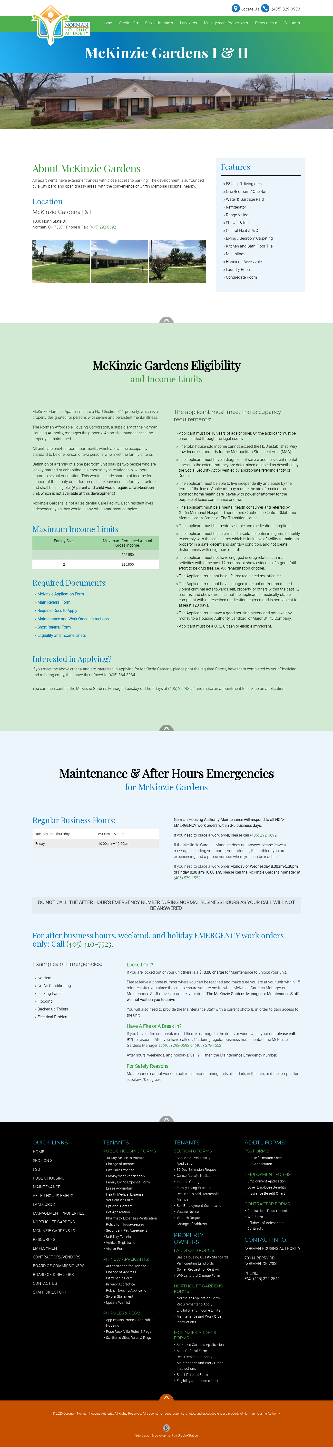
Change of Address (121, 1272)
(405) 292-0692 (102, 227)
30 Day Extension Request (197, 1169)
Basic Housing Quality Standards (203, 1257)
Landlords (188, 23)
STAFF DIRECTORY (50, 1292)
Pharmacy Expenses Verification (131, 1218)
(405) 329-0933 (286, 9)
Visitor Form (116, 1248)
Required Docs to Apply (57, 610)
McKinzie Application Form (61, 594)
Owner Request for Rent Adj (198, 1269)
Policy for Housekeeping (125, 1224)
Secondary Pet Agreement (126, 1230)
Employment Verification (125, 1176)
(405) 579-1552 (187, 878)
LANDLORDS (44, 1204)
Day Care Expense (120, 1170)
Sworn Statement (120, 1296)
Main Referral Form (54, 602)
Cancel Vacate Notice (193, 1175)
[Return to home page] (60, 24)
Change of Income (120, 1163)
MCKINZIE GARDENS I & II (55, 1230)
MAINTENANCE (46, 1187)
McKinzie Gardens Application (200, 1344)
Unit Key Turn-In (118, 1236)
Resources (266, 23)
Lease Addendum (119, 1188)
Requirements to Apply (195, 1304)
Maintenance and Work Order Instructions (73, 618)
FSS (36, 1169)
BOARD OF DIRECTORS (53, 1274)
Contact (292, 23)
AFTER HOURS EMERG (53, 1195)
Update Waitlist (118, 1302)
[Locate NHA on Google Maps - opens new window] (236, 9)
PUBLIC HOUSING (48, 1178)
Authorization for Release (126, 1266)
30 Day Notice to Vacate (125, 1157)
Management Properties (226, 23)
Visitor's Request (190, 1217)
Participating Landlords (195, 1263)
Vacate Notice (188, 1211)
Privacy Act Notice (120, 1284)
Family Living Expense (194, 1187)
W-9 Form (255, 1216)
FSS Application (259, 1163)
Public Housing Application (127, 1290)
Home (107, 23)
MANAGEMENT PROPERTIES (58, 1213)
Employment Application (266, 1181)
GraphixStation (188, 1435)
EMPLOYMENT (46, 1248)
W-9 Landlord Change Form (198, 1275)
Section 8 (128, 23)
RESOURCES (44, 1239)
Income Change (189, 1181)
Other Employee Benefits (266, 1187)
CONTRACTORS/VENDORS (56, 1257)
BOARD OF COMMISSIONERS (58, 1265)
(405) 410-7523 (88, 944)
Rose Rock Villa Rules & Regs (128, 1331)
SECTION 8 (42, 1160)
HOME (38, 1151)
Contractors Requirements (268, 1210)
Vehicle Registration (121, 1242)
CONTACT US (45, 1283)
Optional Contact (119, 1206)
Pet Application (118, 1212)
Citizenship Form (119, 1278)
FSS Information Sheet (265, 1157)
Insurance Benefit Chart (266, 1193)
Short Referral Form (54, 627)
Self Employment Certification (200, 1205)
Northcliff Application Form (198, 1298)
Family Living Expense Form (128, 1182)
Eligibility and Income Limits (62, 635)
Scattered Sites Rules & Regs (128, 1337)
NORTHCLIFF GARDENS (54, 1222)
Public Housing (159, 23)
